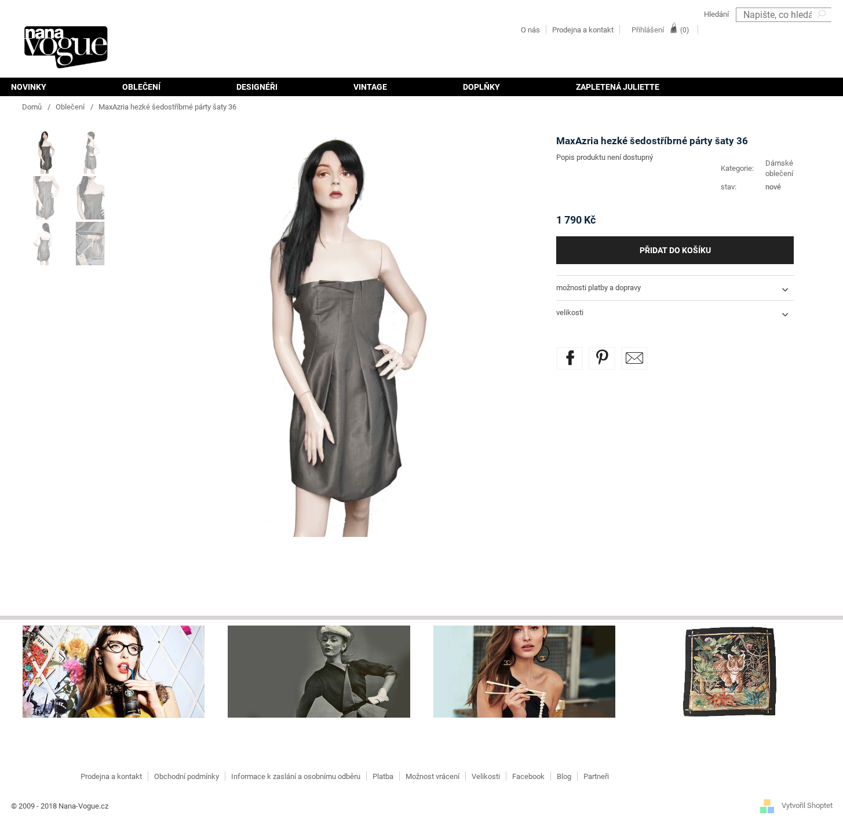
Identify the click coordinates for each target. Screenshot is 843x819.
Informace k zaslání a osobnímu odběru (295, 776)
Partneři (596, 776)
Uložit (610, 353)
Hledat (822, 29)
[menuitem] (47, 87)
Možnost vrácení (432, 776)
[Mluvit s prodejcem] (634, 358)
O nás (530, 29)
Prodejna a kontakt (583, 29)
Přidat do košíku (675, 250)
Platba (383, 776)
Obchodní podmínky (186, 776)
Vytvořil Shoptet (807, 806)
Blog (564, 776)
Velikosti (486, 776)
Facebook (528, 776)
